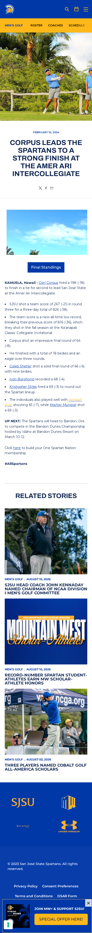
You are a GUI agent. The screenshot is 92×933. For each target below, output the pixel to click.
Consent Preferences (60, 886)
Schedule (77, 25)
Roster (36, 25)
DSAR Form (67, 896)
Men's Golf (14, 579)
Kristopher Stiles (23, 387)
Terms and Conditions (34, 896)
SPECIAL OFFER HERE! (63, 920)
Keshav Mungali (63, 405)
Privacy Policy (26, 886)
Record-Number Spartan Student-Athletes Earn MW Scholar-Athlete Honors (46, 679)
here (17, 448)
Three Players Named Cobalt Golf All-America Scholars (46, 767)
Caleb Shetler (20, 366)
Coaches (55, 25)
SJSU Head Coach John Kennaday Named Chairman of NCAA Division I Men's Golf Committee (46, 589)
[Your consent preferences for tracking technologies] (8, 924)
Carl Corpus (48, 283)
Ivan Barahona (21, 379)
